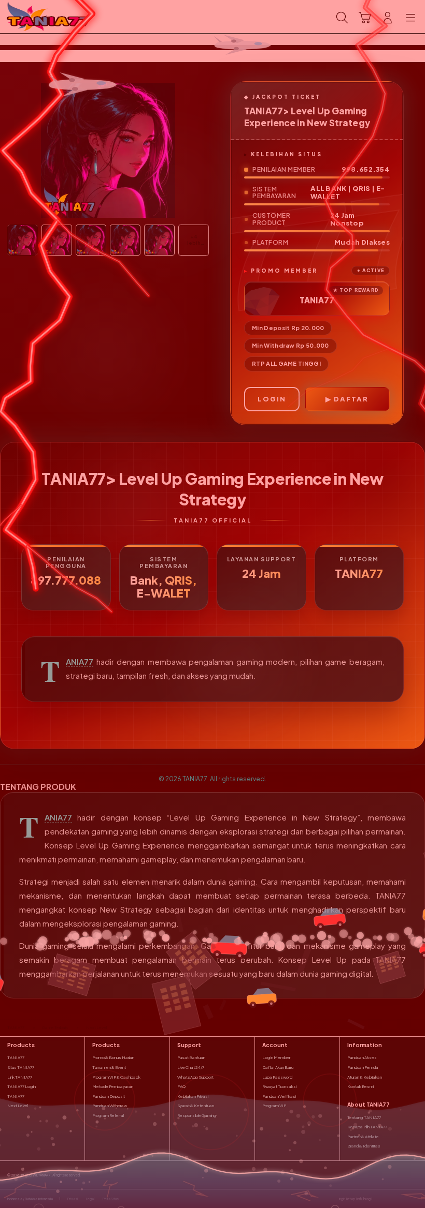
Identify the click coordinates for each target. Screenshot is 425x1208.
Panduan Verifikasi (279, 1096)
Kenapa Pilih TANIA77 (367, 1126)
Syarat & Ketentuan (195, 1105)
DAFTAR (351, 399)
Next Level (17, 1105)
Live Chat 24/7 (190, 1067)
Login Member (276, 1057)
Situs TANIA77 (20, 1067)
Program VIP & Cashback (116, 1077)
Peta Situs (111, 1199)
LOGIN (272, 399)
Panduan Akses (362, 1057)
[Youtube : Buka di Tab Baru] (414, 1198)
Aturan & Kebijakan (364, 1077)
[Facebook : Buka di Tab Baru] (380, 1198)
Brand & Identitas (363, 1146)
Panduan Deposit (108, 1096)
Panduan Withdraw (109, 1105)
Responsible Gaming (197, 1115)
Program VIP (274, 1105)
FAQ (181, 1086)
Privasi (72, 1199)
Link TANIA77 (19, 1077)
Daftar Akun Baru (277, 1067)
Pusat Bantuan (191, 1057)
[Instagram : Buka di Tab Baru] (403, 1198)
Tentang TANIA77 (364, 1117)
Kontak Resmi (360, 1086)
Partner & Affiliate (363, 1136)
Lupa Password (277, 1077)
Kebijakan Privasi (192, 1096)
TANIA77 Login (21, 1086)
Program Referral (108, 1115)
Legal (90, 1199)
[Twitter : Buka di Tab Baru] (391, 1198)
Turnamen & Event (109, 1067)
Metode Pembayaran (112, 1086)
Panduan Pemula (362, 1067)
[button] (365, 17)
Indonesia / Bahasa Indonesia (30, 1199)
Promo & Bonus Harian (113, 1057)
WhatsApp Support (195, 1077)
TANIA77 (79, 662)
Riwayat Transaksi (279, 1086)
